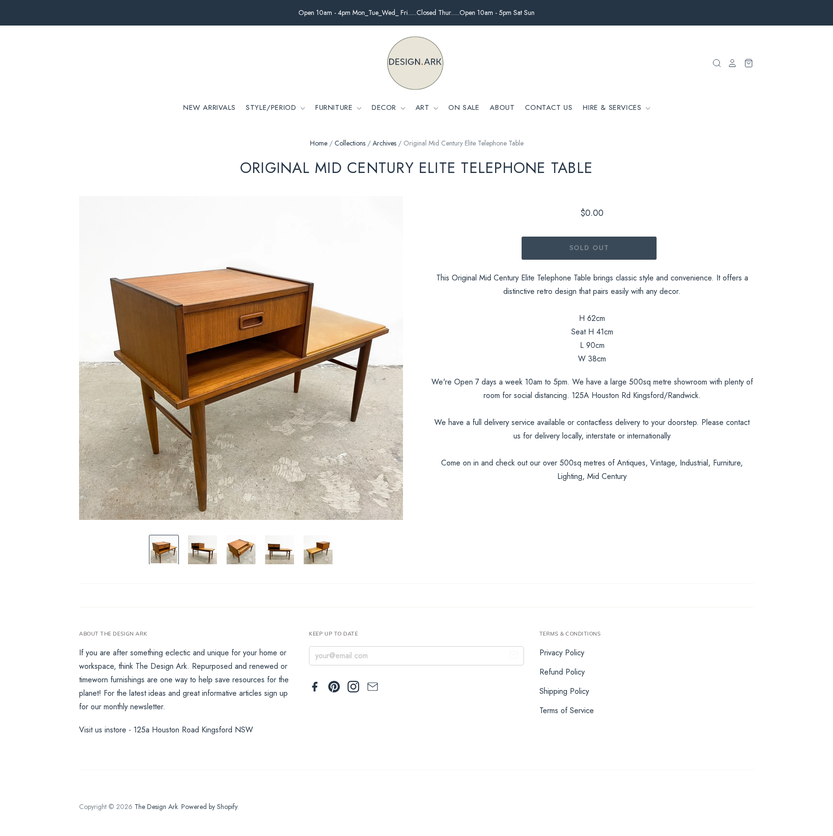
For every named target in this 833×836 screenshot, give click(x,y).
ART (424, 107)
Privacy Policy (561, 652)
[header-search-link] (714, 63)
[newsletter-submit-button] (514, 656)
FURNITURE (335, 107)
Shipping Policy (564, 691)
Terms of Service (566, 710)
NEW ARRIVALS (209, 107)
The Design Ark (156, 806)
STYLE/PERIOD (272, 107)
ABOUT (502, 107)
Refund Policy (562, 671)
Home (318, 143)
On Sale (463, 107)
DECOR (385, 107)
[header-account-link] (729, 63)
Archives (384, 143)
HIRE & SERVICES (613, 107)
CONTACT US (548, 107)
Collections (350, 143)
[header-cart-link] (745, 63)
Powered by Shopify (209, 806)
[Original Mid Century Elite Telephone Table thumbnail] (163, 549)
